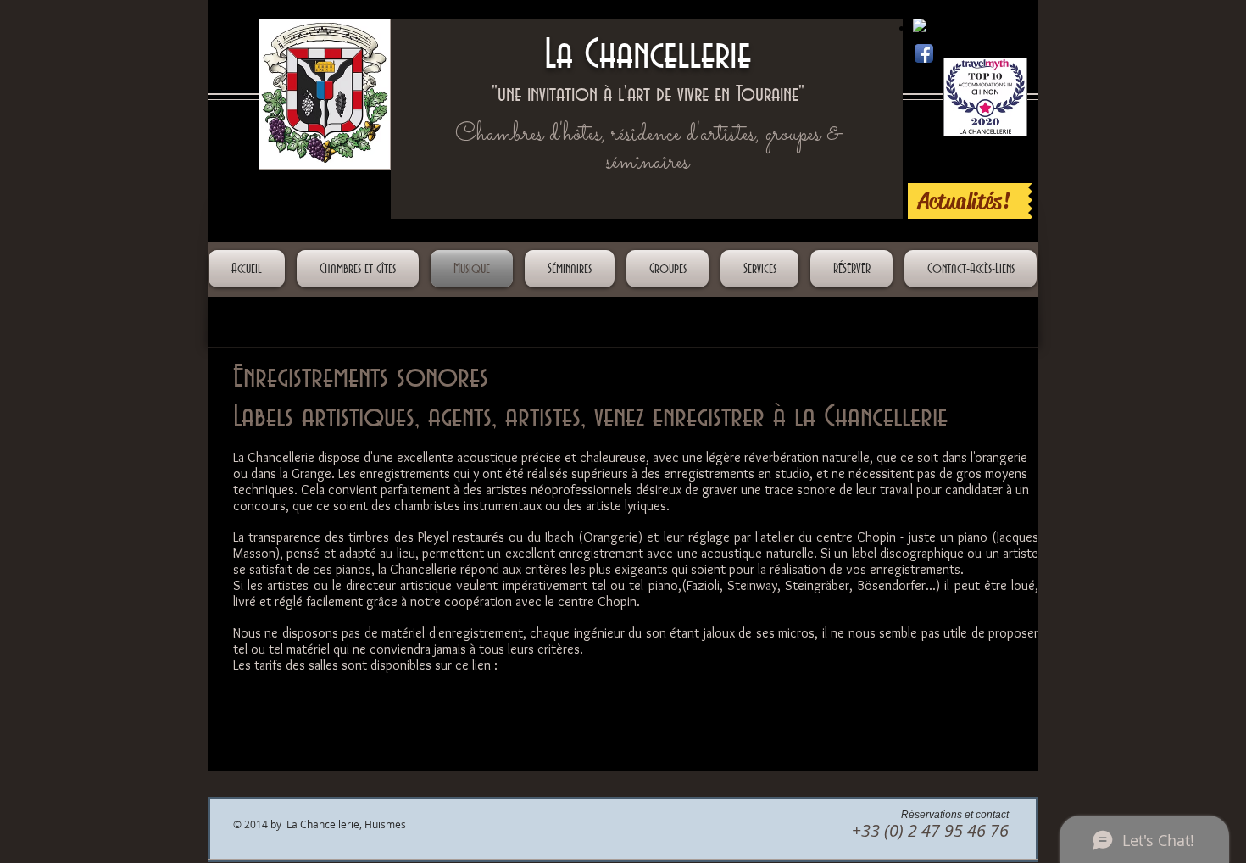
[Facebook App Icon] (924, 53)
